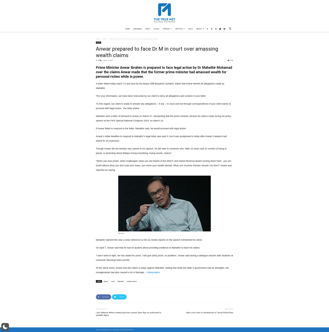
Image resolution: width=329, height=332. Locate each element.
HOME (127, 29)
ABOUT (199, 29)
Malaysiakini (153, 272)
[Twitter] (220, 29)
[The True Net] (164, 13)
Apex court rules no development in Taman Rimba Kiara (209, 312)
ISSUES (156, 29)
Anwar (106, 281)
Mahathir (121, 281)
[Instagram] (212, 29)
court (113, 281)
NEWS (147, 29)
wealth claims (132, 281)
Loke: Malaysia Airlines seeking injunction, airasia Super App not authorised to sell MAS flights (128, 313)
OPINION (166, 29)
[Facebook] (207, 29)
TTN (99, 60)
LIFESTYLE (179, 29)
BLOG (190, 29)
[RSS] (216, 29)
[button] (230, 29)
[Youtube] (224, 29)
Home (98, 39)
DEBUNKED (137, 29)
